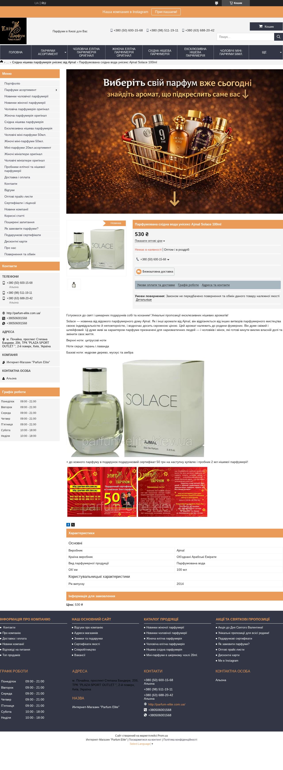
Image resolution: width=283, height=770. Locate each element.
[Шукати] (278, 37)
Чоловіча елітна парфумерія (165, 644)
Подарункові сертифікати (22, 235)
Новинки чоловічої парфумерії (26, 96)
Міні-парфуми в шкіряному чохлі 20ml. (172, 655)
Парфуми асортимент (48, 52)
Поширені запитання (19, 222)
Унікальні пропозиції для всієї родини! (243, 633)
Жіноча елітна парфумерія (164, 638)
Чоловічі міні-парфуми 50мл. (231, 52)
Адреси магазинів (86, 633)
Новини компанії (16, 209)
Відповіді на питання (16, 649)
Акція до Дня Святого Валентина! (240, 627)
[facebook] (68, 525)
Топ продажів (11, 655)
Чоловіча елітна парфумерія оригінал (86, 52)
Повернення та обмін (19, 254)
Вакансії (79, 655)
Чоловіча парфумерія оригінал (26, 109)
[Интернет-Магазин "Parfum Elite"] (13, 43)
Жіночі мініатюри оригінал (23, 154)
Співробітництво (85, 649)
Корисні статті (14, 215)
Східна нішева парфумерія (159, 52)
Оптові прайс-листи (18, 196)
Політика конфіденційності (180, 739)
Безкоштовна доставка (158, 271)
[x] (73, 525)
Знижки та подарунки (88, 638)
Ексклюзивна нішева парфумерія (195, 52)
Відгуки (9, 190)
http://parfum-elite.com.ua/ (23, 313)
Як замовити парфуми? (21, 228)
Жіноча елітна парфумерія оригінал (124, 52)
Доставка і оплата (17, 177)
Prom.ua (163, 735)
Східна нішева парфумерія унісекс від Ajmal (44, 62)
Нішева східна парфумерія (164, 649)
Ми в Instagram (228, 660)
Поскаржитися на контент (145, 739)
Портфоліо (12, 83)
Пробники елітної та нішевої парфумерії (24, 169)
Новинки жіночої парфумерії (25, 102)
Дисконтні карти (15, 241)
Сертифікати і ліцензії (20, 203)
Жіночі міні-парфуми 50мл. (24, 141)
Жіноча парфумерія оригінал (25, 115)
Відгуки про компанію (88, 627)
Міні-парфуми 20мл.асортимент (27, 147)
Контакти (10, 183)
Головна (16, 52)
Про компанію (11, 633)
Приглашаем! (166, 12)
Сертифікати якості (87, 644)
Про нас (10, 248)
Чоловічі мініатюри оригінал (24, 160)
